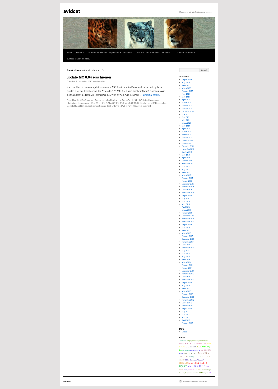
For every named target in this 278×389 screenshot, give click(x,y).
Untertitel (116, 105)
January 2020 (187, 137)
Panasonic (191, 369)
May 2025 (186, 82)
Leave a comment (143, 105)
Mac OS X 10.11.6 (116, 103)
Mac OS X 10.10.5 (99, 103)
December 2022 (188, 111)
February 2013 (187, 294)
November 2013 (188, 273)
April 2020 (186, 128)
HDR (140, 100)
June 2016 (186, 201)
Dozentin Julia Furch (185, 52)
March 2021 (186, 123)
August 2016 (187, 195)
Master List (145, 103)
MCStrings (155, 103)
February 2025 (187, 91)
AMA (198, 369)
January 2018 (187, 160)
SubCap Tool (105, 105)
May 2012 (186, 317)
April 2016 (186, 207)
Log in (184, 331)
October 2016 (187, 189)
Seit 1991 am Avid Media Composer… (154, 52)
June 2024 (186, 93)
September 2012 (188, 305)
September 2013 (188, 279)
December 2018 (188, 146)
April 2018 (186, 157)
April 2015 (186, 230)
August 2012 (187, 308)
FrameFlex (126, 100)
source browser (91, 105)
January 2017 (187, 181)
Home (69, 52)
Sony (186, 369)
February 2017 (187, 178)
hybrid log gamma (151, 100)
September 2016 (188, 192)
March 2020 (186, 131)
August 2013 (187, 282)
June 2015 (186, 227)
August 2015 (187, 224)
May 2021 (186, 120)
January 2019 (187, 143)
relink (207, 366)
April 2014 (186, 259)
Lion (187, 346)
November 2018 (188, 149)
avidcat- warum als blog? (78, 58)
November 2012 (188, 299)
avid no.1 (80, 52)
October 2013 (187, 276)
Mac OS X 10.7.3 (206, 350)
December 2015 (188, 215)
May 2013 (186, 285)
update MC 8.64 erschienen (89, 77)
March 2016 (186, 210)
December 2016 (188, 183)
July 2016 (185, 198)
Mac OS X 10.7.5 (191, 353)
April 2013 (186, 288)
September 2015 (188, 221)
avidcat (71, 10)
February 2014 (187, 265)
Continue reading (153, 94)
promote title (72, 105)
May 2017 (186, 169)
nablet (181, 370)
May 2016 (186, 204)
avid (77, 100)
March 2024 (186, 102)
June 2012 (186, 314)
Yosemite (182, 340)
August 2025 (187, 79)
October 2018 (187, 152)
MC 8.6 (83, 100)
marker (181, 353)
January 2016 (187, 212)
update (90, 100)
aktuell (198, 346)
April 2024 (186, 99)
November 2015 (188, 218)
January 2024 (187, 105)
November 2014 (188, 241)
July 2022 (185, 114)
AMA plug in (195, 350)
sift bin (81, 105)
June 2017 (186, 166)
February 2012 (187, 323)
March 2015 (186, 233)
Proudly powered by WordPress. (194, 381)
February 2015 (187, 236)
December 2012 (188, 297)
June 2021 (186, 117)
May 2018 (186, 154)
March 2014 (186, 262)
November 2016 (188, 186)
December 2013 (188, 270)
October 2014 (187, 244)
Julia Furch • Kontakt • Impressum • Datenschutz (110, 52)
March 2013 (186, 291)
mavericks (186, 350)
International (72, 103)
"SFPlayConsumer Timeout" (194, 360)
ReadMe (183, 363)
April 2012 (186, 320)
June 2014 (186, 253)
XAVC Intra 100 (127, 105)
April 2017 (186, 172)
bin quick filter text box (111, 100)
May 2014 (186, 256)
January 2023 (187, 108)
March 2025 (186, 88)
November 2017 (188, 163)
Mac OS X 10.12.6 (187, 343)
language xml (84, 103)
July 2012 (185, 311)
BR (210, 372)
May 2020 (186, 125)
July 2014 (185, 250)
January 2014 (187, 268)
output (164, 103)
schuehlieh (100, 81)
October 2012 (187, 302)
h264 (134, 100)
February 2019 (187, 140)
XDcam (193, 346)
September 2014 (188, 247)
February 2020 (187, 134)
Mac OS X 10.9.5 (132, 103)
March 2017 (186, 175)
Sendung (190, 356)
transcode (198, 356)
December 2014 (188, 239)
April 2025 (186, 85)
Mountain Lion (201, 343)
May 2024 (186, 96)
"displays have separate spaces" (197, 340)
